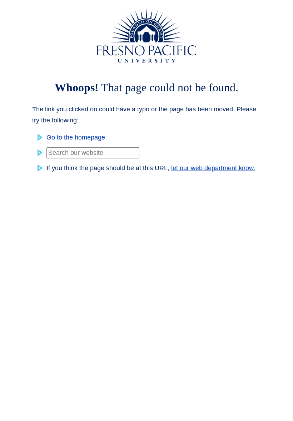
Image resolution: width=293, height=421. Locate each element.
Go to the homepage (75, 137)
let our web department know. (213, 168)
